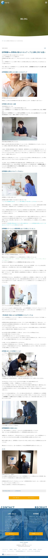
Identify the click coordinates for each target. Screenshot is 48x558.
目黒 (45, 48)
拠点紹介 (15, 549)
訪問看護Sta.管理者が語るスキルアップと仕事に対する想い (24, 52)
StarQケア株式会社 (24, 542)
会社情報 (30, 549)
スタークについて (5, 549)
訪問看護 (5, 490)
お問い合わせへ (11, 533)
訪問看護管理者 (18, 490)
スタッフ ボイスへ (31, 497)
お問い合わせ (40, 549)
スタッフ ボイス (24, 549)
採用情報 (34, 549)
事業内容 (11, 549)
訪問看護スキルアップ (11, 490)
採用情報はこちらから (36, 533)
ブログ (20, 549)
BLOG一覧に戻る (16, 497)
